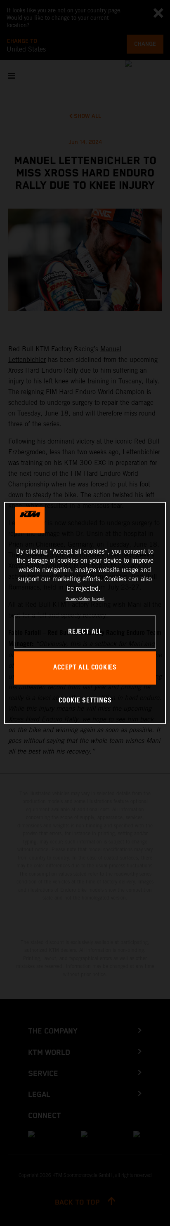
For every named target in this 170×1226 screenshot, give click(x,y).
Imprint (98, 598)
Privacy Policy (78, 598)
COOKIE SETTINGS (85, 700)
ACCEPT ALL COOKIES (85, 668)
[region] (84, 613)
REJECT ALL (85, 632)
